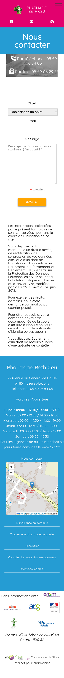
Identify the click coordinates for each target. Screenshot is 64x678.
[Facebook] (11, 21)
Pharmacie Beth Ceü (37, 10)
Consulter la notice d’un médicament (32, 557)
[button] (32, 485)
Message (32, 139)
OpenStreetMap (37, 513)
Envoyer (32, 201)
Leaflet (22, 513)
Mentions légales (32, 569)
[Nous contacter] (31, 21)
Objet (32, 103)
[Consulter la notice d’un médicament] (52, 21)
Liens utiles (32, 546)
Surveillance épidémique (32, 523)
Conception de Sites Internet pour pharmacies (36, 660)
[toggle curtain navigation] (58, 3)
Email (32, 120)
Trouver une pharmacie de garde (32, 534)
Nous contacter (32, 458)
